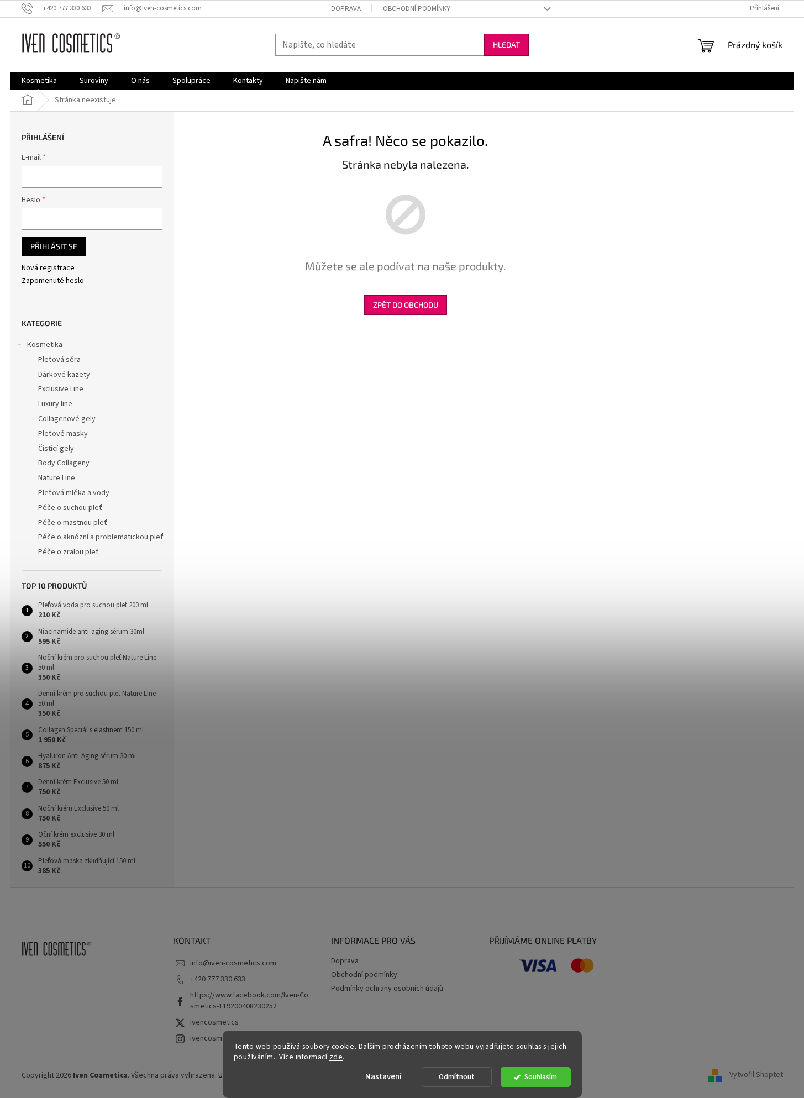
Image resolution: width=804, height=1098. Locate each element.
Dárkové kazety (64, 374)
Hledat (506, 44)
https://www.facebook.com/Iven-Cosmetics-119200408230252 (249, 1000)
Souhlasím (540, 1076)
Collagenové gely (67, 418)
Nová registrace (48, 268)
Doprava (346, 9)
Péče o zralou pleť (68, 552)
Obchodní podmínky (416, 9)
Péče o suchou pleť (70, 507)
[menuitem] (39, 81)
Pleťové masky (63, 433)
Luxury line (55, 403)
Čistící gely (56, 448)
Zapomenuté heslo (53, 281)
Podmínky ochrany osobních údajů (387, 988)
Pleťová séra (59, 359)
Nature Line (56, 478)
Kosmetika (44, 344)
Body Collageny (64, 463)
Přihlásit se (53, 246)
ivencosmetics (214, 1022)
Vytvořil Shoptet (756, 1075)
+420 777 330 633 (217, 979)
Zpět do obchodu (405, 304)
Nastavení (383, 1077)
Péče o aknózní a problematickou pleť (101, 537)
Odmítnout (457, 1076)
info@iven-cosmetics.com (233, 963)
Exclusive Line (60, 389)
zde (336, 1057)
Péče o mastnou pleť (72, 522)
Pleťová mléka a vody (73, 492)
